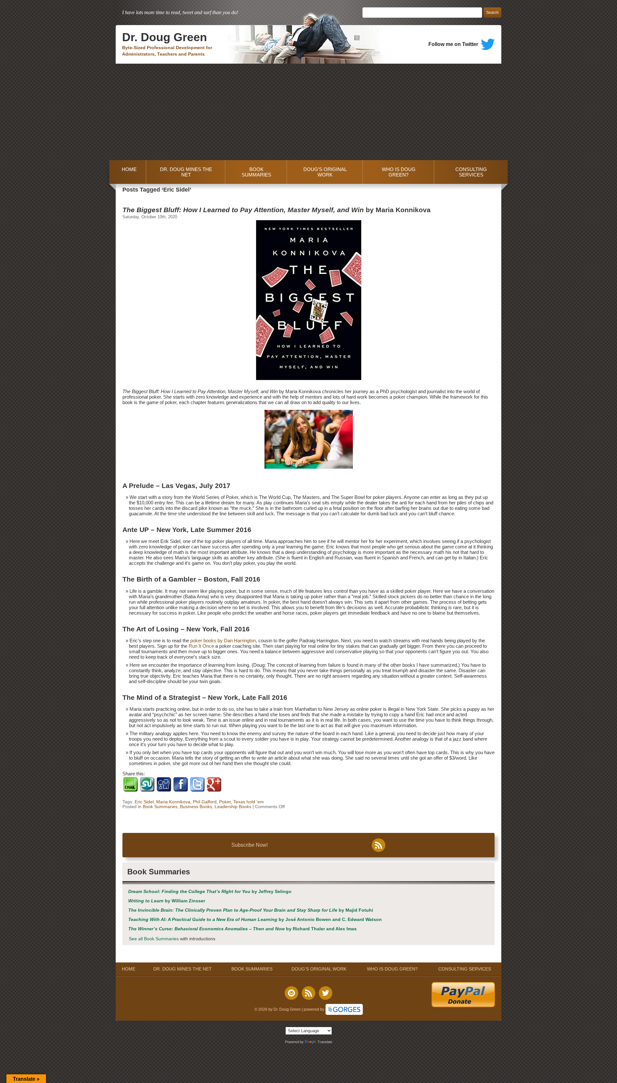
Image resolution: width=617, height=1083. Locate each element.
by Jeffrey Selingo (209, 891)
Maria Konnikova (173, 801)
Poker (225, 801)
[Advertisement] (308, 112)
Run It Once (201, 646)
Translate (324, 1042)
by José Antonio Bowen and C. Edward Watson (255, 919)
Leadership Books (233, 806)
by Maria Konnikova (276, 209)
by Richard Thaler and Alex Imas (242, 928)
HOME (128, 172)
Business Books (196, 806)
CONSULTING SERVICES (471, 172)
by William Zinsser (166, 900)
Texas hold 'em (248, 801)
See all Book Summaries (154, 938)
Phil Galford (205, 801)
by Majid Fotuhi (250, 910)
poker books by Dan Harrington (223, 640)
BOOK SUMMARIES (256, 172)
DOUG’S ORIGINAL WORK (325, 172)
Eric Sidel (144, 801)
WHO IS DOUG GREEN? (399, 172)
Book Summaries (160, 806)
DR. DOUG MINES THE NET (186, 172)
